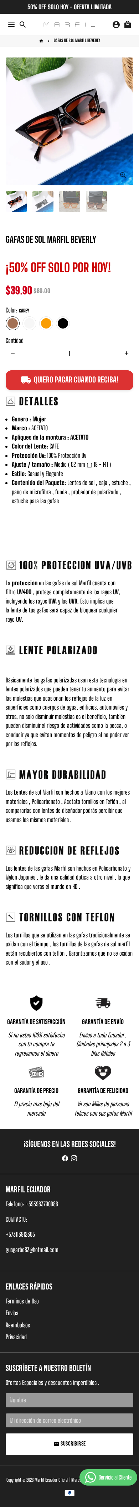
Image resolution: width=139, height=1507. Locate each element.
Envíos (12, 1313)
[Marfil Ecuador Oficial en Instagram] (74, 1158)
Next (126, 121)
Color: (17, 310)
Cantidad (15, 340)
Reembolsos (18, 1325)
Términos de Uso (22, 1301)
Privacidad (16, 1337)
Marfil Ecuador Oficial (51, 1480)
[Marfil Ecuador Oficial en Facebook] (65, 1158)
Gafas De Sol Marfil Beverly (77, 41)
